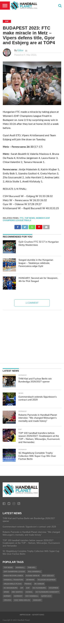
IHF (22, 588)
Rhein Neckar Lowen (13, 576)
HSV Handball (31, 596)
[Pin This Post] (39, 226)
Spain (6, 592)
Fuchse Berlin (32, 576)
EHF (28, 588)
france (28, 584)
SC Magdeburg (10, 588)
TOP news (30, 218)
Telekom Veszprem (46, 580)
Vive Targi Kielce (22, 600)
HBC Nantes (17, 592)
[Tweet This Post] (25, 226)
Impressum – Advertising (32, 615)
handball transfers (13, 580)
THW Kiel (32, 567)
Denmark (30, 580)
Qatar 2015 (46, 596)
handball (20, 567)
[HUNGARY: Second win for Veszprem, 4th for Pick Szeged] (9, 283)
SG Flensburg (39, 588)
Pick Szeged (48, 576)
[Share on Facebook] (17, 226)
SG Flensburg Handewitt (47, 592)
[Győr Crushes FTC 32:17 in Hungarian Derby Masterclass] (9, 246)
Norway (7, 596)
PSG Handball (34, 571)
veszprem (53, 588)
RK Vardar (39, 584)
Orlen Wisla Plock (12, 584)
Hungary (37, 600)
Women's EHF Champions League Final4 (26, 219)
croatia (7, 600)
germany (18, 596)
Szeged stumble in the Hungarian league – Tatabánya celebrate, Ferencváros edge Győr (36, 263)
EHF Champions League (14, 571)
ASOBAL (29, 592)
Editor (20, 50)
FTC (22, 218)
